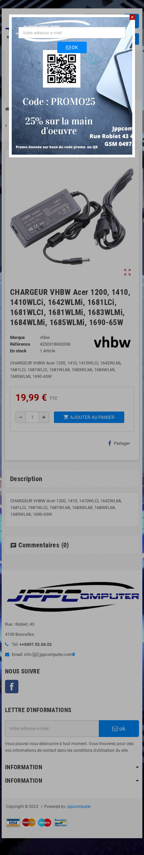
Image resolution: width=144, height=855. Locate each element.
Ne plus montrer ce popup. (51, 149)
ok (74, 47)
